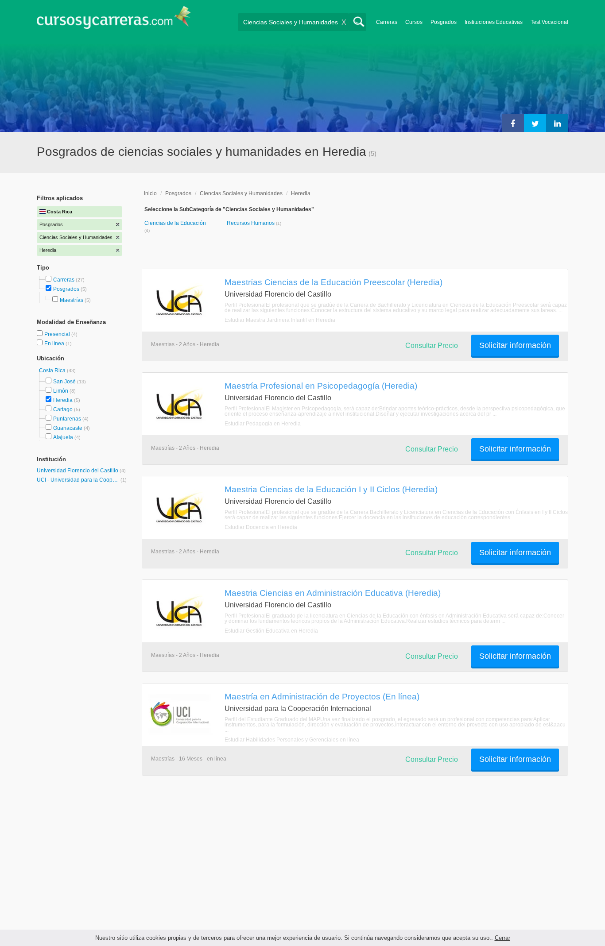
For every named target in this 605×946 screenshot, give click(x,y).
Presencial (57, 334)
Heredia (63, 400)
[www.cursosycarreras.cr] (114, 20)
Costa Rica (53, 370)
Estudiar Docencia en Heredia (261, 527)
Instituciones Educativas (494, 22)
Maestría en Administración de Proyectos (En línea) (322, 696)
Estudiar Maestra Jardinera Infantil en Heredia (280, 320)
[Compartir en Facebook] (513, 123)
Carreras (386, 22)
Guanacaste (67, 428)
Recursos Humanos (251, 223)
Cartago (63, 409)
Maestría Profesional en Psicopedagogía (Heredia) (321, 385)
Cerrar (502, 937)
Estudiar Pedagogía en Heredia (263, 424)
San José (64, 381)
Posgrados (443, 22)
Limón (60, 391)
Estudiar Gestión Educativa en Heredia (271, 631)
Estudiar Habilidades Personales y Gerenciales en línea (292, 740)
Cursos (414, 22)
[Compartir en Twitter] (535, 123)
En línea (55, 343)
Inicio (150, 193)
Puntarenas (67, 419)
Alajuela (63, 437)
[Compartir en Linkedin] (557, 123)
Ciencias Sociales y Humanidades (241, 193)
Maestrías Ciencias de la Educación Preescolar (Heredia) (333, 282)
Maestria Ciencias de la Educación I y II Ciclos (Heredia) (331, 489)
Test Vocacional (549, 22)
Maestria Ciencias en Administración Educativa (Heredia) (333, 593)
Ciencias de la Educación (175, 223)
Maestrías (71, 300)
